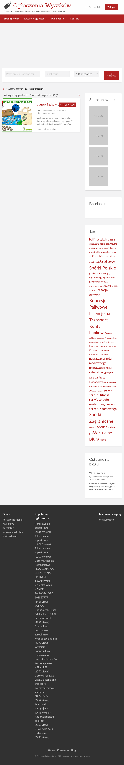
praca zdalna (94, 386)
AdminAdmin (96, 476)
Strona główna (11, 18)
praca (93, 377)
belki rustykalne (99, 239)
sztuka (91, 427)
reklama (100, 391)
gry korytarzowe (97, 273)
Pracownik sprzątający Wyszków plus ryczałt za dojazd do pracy (44, 712)
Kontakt (74, 18)
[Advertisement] (62, 45)
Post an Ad (94, 7)
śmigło (103, 439)
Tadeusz (101, 427)
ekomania (96, 262)
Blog (73, 750)
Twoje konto (57, 18)
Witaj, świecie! (97, 473)
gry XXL (107, 285)
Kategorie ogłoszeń (34, 18)
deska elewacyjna (108, 243)
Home (51, 750)
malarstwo (94, 342)
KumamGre (61, 110)
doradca (113, 248)
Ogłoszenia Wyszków (42, 5)
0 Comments (100, 479)
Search (111, 76)
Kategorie (63, 750)
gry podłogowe (97, 281)
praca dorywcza (109, 382)
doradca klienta (96, 252)
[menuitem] (92, 7)
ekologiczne (101, 256)
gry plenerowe (107, 277)
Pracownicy (104, 386)
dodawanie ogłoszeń (99, 248)
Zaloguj (111, 7)
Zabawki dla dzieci (48, 110)
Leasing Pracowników (107, 338)
